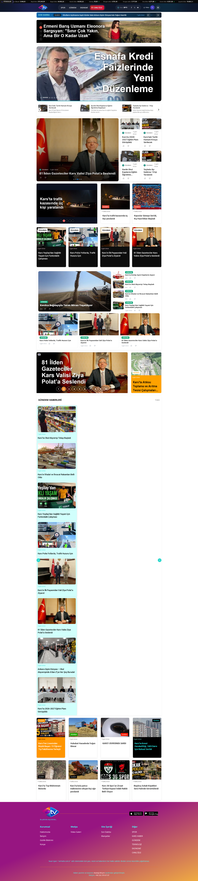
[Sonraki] (158, 15)
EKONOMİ (84, 8)
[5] (80, 179)
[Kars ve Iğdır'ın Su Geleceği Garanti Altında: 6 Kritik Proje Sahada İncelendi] (99, 31)
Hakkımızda (45, 832)
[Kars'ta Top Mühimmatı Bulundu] (70, 221)
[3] (76, 179)
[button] (40, 177)
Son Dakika (106, 832)
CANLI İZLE (98, 8)
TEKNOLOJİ (137, 844)
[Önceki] (148, 15)
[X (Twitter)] (134, 7)
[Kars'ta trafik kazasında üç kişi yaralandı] (64, 221)
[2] (75, 179)
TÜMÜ (157, 400)
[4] (78, 179)
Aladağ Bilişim (99, 873)
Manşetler (105, 836)
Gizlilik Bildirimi (46, 840)
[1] (73, 179)
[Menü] (158, 7)
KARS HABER (137, 836)
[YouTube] (137, 7)
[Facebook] (131, 7)
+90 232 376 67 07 (102, 875)
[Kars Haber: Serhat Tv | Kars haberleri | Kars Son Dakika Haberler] (43, 7)
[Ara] (152, 7)
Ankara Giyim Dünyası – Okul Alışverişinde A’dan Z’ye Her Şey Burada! (103, 108)
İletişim (43, 836)
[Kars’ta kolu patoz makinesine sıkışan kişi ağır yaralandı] (73, 221)
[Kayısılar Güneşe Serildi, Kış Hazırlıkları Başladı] (67, 221)
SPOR (63, 8)
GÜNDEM (72, 8)
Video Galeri (76, 832)
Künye (42, 844)
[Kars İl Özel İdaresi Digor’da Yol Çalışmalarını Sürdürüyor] (61, 221)
